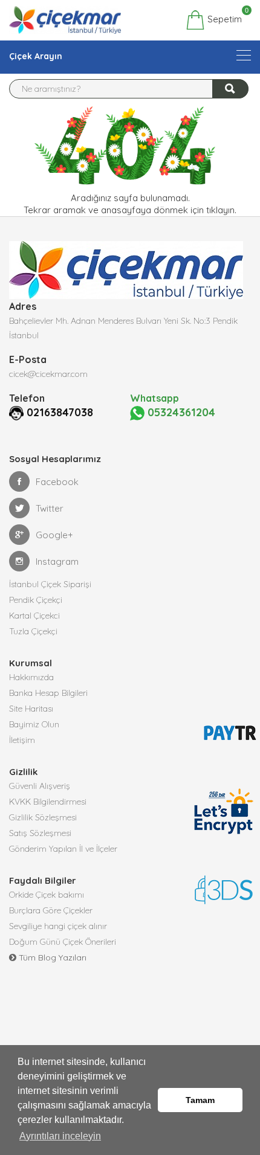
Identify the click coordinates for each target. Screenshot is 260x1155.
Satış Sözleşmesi (40, 833)
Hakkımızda (31, 677)
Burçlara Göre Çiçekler (51, 910)
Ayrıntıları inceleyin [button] (60, 1136)
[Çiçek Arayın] (243, 55)
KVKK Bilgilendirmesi (47, 801)
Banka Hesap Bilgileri (48, 692)
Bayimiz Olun (34, 724)
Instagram (57, 561)
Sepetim (223, 17)
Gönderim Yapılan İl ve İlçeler (63, 848)
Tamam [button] (200, 1100)
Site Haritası (31, 708)
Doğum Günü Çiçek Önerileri (62, 941)
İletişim (22, 740)
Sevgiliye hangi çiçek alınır (58, 926)
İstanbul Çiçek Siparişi (50, 584)
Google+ (54, 535)
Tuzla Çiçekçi (33, 631)
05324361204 (180, 412)
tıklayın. (221, 210)
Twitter (49, 508)
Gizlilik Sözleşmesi (43, 817)
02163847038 (60, 412)
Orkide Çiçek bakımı (46, 894)
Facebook (57, 481)
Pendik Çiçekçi (35, 599)
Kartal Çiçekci (34, 615)
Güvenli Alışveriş (39, 785)
